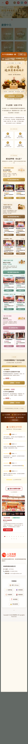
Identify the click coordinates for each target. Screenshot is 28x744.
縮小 (21, 54)
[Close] (24, 54)
